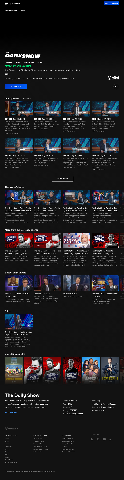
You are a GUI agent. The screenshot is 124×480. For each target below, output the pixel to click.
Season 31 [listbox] (27, 98)
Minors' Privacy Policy (40, 449)
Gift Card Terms (38, 441)
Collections (8, 446)
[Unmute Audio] (116, 86)
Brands (7, 454)
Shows (7, 441)
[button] (6, 4)
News (7, 457)
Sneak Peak (9, 460)
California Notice (38, 452)
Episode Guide (11, 413)
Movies (7, 444)
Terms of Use (37, 438)
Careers (64, 446)
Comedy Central (76, 414)
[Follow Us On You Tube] (104, 439)
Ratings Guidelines (68, 444)
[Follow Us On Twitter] (97, 439)
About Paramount (68, 449)
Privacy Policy (38, 444)
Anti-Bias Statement (68, 452)
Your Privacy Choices (40, 446)
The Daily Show (11, 10)
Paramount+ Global (11, 462)
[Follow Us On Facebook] (92, 439)
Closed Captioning (68, 441)
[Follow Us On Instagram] (110, 439)
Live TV (7, 449)
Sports (7, 452)
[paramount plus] (14, 3)
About (23, 10)
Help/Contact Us (67, 438)
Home (7, 438)
